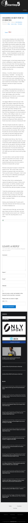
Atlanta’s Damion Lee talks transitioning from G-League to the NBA (13, 439)
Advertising (12, 514)
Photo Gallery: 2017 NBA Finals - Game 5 (12, 488)
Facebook (19, 506)
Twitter (10, 506)
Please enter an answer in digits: (10, 298)
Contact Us (14, 517)
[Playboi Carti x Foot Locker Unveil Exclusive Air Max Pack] (13, 351)
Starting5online (13, 521)
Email (4, 279)
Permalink (20, 24)
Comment (4, 255)
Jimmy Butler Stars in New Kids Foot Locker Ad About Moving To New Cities (13, 455)
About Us (6, 514)
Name (4, 272)
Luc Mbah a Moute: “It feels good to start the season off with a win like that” (13, 464)
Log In (24, 10)
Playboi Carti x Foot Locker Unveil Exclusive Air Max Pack (11, 358)
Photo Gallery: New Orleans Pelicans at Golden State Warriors (12, 413)
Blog (9, 24)
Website (4, 285)
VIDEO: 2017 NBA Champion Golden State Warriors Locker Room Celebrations (13, 481)
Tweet (6, 32)
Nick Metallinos (19, 22)
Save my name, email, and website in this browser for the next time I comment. (12, 294)
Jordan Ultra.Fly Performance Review (12, 366)
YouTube (15, 508)
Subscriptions (20, 514)
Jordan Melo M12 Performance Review (12, 374)
